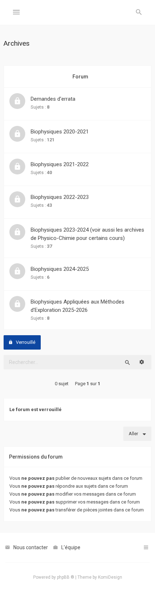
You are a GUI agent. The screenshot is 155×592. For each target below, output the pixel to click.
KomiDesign (110, 577)
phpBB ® (65, 577)
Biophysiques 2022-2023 (60, 197)
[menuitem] (139, 12)
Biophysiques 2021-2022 (60, 164)
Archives (17, 43)
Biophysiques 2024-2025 (60, 269)
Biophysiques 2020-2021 (60, 131)
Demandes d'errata (53, 99)
